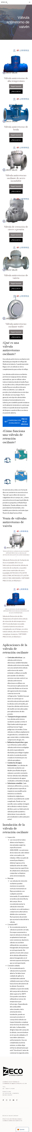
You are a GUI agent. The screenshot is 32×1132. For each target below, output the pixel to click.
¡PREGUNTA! (16, 91)
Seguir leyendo (16, 86)
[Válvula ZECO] (4, 2)
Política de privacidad (12, 1119)
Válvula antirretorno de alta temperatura (16, 611)
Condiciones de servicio (12, 1120)
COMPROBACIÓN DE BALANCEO (16, 421)
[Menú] (29, 2)
